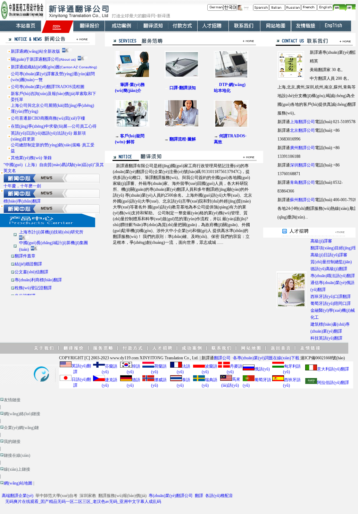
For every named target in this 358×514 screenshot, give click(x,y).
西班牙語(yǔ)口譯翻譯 (330, 296)
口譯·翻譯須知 (182, 87)
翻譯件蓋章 (25, 256)
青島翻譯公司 (302, 182)
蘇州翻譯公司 (302, 199)
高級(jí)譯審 (321, 241)
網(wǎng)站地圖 (18, 483)
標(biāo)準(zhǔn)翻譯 (22, 201)
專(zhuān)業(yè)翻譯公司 (171, 495)
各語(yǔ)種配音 (219, 495)
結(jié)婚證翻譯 (28, 264)
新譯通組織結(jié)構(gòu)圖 (54, 67)
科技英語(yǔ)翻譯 (326, 338)
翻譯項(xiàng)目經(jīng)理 (333, 248)
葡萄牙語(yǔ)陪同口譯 (330, 303)
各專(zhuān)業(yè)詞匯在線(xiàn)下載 (266, 357)
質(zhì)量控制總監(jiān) (331, 261)
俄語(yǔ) (262, 369)
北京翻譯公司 (302, 130)
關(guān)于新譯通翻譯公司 (43, 59)
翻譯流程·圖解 (182, 139)
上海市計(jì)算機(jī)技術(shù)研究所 (51, 232)
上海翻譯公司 (302, 121)
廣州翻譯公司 (302, 147)
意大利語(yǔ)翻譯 (333, 369)
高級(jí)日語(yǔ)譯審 (328, 254)
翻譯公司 (222, 357)
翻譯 (199, 495)
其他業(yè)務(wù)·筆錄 (31, 157)
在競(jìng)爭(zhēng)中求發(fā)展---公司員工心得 (54, 126)
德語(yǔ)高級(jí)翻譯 (328, 268)
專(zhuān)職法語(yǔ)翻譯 (332, 275)
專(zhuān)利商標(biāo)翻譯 (38, 279)
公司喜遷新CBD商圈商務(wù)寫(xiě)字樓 (48, 118)
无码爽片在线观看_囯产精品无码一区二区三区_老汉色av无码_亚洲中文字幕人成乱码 (83, 501)
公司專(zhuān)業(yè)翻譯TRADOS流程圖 (47, 86)
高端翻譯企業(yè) (17, 495)
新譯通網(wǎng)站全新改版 (35, 51)
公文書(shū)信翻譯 (31, 271)
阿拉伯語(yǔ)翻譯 (333, 382)
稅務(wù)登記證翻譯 (33, 287)
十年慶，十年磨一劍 (22, 185)
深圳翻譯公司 (302, 165)
